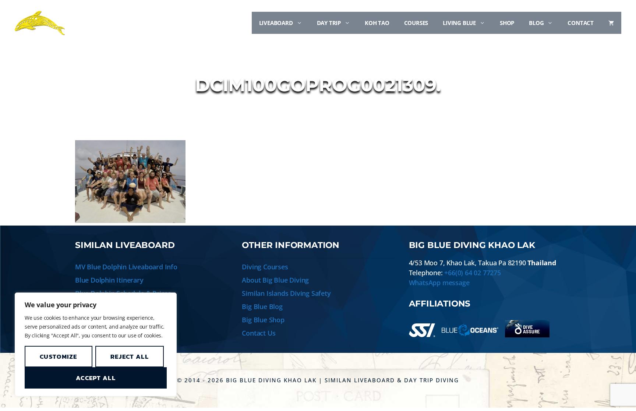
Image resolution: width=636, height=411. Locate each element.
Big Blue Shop (263, 319)
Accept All (96, 378)
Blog (536, 22)
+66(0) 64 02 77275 (472, 272)
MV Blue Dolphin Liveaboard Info (126, 266)
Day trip (329, 22)
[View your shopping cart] (611, 23)
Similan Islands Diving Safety (286, 293)
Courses (416, 22)
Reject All (129, 356)
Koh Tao (377, 22)
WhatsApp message (439, 282)
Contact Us (258, 333)
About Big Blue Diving (275, 280)
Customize (58, 356)
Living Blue (459, 22)
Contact (581, 22)
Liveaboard (276, 22)
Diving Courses (265, 266)
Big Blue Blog (262, 306)
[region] (96, 344)
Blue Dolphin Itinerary (109, 280)
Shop (507, 22)
